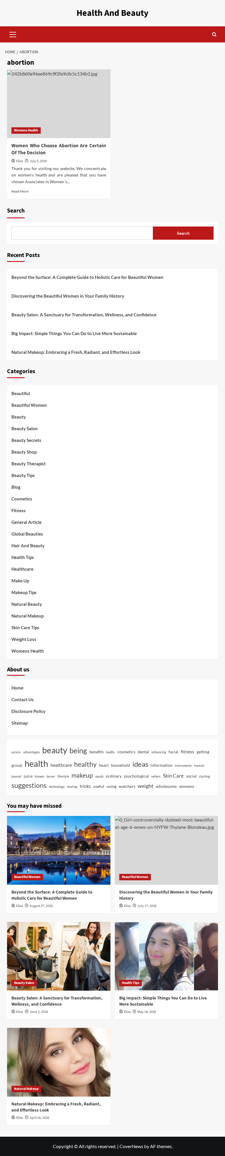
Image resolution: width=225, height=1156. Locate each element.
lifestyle (63, 776)
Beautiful (20, 393)
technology (57, 786)
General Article (26, 522)
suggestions (29, 785)
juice (28, 776)
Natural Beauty (26, 604)
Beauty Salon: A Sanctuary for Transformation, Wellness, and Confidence (83, 314)
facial (173, 751)
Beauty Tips (23, 475)
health (36, 763)
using (111, 786)
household (120, 765)
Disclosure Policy (28, 711)
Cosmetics (21, 498)
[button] (13, 33)
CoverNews (131, 1146)
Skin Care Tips (25, 627)
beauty (54, 750)
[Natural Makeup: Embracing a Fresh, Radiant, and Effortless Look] (58, 1062)
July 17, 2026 (146, 905)
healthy (85, 764)
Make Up (20, 580)
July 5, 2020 (38, 161)
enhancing (158, 752)
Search (16, 211)
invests (199, 765)
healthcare (61, 765)
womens (186, 786)
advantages (31, 752)
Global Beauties (27, 533)
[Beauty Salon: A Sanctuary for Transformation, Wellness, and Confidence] (58, 956)
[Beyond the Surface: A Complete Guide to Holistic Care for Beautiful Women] (58, 850)
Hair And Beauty (28, 545)
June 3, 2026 (39, 1011)
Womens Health (26, 130)
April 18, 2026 (39, 1117)
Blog (16, 487)
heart (104, 765)
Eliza (19, 161)
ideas (140, 764)
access (16, 752)
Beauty (18, 416)
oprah (99, 776)
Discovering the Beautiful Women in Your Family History (67, 296)
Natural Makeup (27, 615)
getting (203, 751)
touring (72, 786)
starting (204, 776)
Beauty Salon (24, 428)
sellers (156, 776)
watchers (127, 786)
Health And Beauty (112, 13)
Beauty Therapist (28, 463)
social (191, 776)
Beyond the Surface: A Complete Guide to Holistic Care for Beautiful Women (87, 277)
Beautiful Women (29, 405)
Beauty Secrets (26, 440)
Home (17, 687)
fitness (187, 751)
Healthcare (22, 569)
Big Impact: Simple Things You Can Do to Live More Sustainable (74, 333)
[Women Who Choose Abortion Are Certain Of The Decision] (58, 103)
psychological (136, 776)
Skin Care (173, 776)
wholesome (166, 786)
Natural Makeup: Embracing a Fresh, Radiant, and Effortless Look (75, 352)
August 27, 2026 (41, 905)
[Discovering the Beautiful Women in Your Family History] (166, 850)
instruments (183, 765)
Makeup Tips (24, 592)
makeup (82, 775)
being (78, 750)
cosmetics (126, 751)
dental (143, 751)
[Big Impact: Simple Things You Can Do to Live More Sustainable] (166, 956)
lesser (51, 776)
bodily (110, 752)
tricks (85, 786)
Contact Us (22, 699)
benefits (96, 751)
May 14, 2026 (146, 1011)
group (16, 765)
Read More (19, 191)
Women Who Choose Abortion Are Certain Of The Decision (58, 149)
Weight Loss (23, 639)
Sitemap (19, 722)
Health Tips (22, 557)
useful (98, 786)
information (162, 765)
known (39, 776)
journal (16, 776)
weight (146, 786)
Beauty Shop (24, 451)
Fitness (18, 510)
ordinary (114, 776)
